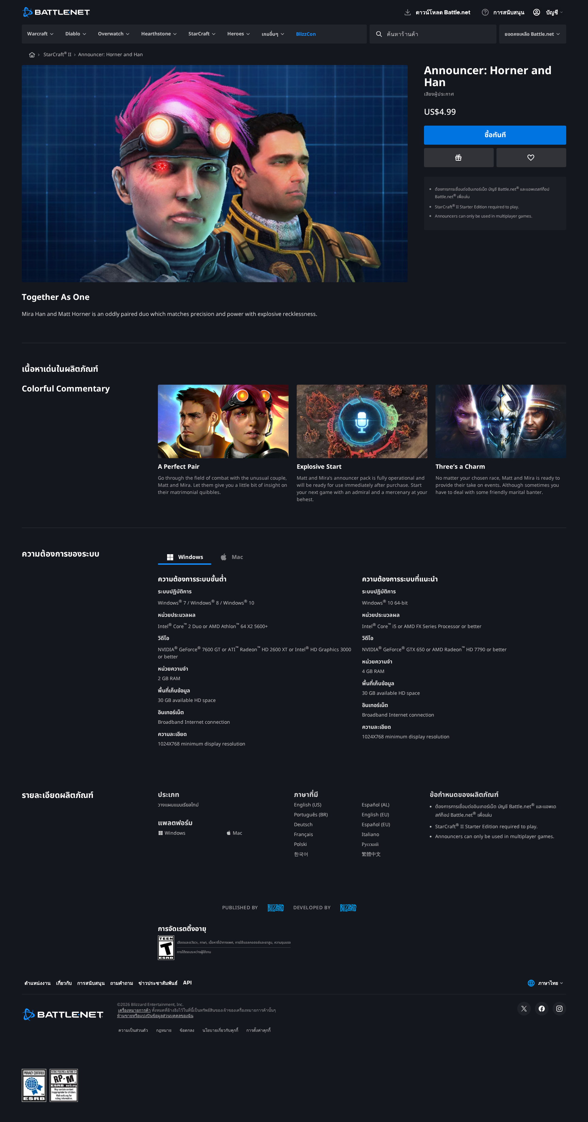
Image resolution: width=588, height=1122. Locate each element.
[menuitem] (41, 34)
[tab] (184, 557)
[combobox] (439, 34)
